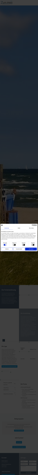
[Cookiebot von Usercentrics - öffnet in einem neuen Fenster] (32, 225)
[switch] (14, 245)
